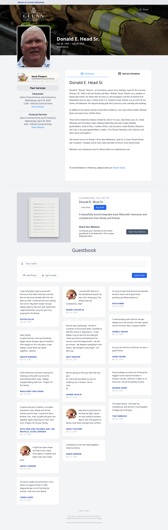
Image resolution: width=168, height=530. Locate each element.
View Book (85, 207)
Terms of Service (91, 518)
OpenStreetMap (87, 522)
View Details (37, 106)
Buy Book (100, 207)
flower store (119, 167)
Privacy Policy (77, 518)
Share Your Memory (137, 232)
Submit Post (139, 275)
